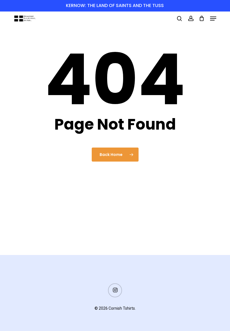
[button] (213, 18)
